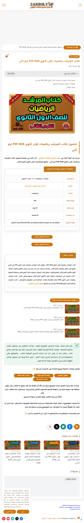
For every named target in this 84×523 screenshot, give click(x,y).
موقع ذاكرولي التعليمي (35, 284)
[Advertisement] (42, 27)
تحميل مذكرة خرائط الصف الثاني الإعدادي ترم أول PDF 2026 (40, 47)
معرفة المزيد (10, 512)
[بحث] (3, 5)
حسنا (23, 512)
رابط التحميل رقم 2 (42, 244)
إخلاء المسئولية (75, 509)
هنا (26, 414)
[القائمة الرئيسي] (80, 5)
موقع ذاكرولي (63, 375)
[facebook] (21, 518)
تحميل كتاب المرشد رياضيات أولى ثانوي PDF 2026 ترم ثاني (55, 80)
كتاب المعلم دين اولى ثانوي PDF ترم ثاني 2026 (46, 320)
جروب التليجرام (42, 379)
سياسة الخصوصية (74, 505)
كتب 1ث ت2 (74, 56)
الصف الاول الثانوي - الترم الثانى (35, 186)
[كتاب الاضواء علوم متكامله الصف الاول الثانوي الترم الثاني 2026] (72, 333)
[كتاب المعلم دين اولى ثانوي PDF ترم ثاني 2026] (72, 321)
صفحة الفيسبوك (43, 375)
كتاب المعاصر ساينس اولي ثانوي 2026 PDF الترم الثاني (43, 308)
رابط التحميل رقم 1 (42, 237)
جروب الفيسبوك (23, 375)
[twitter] (17, 518)
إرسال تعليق (71, 479)
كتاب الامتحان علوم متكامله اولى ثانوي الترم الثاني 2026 (13, 457)
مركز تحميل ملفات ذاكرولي (49, 158)
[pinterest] (3, 518)
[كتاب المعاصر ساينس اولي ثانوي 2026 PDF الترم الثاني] (72, 309)
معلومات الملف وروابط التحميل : (63, 84)
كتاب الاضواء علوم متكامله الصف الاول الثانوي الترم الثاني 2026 (40, 332)
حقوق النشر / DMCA (66, 507)
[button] (70, 426)
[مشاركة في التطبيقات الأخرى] (50, 426)
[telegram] (12, 518)
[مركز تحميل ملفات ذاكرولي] (42, 5)
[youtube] (8, 518)
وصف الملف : (70, 87)
